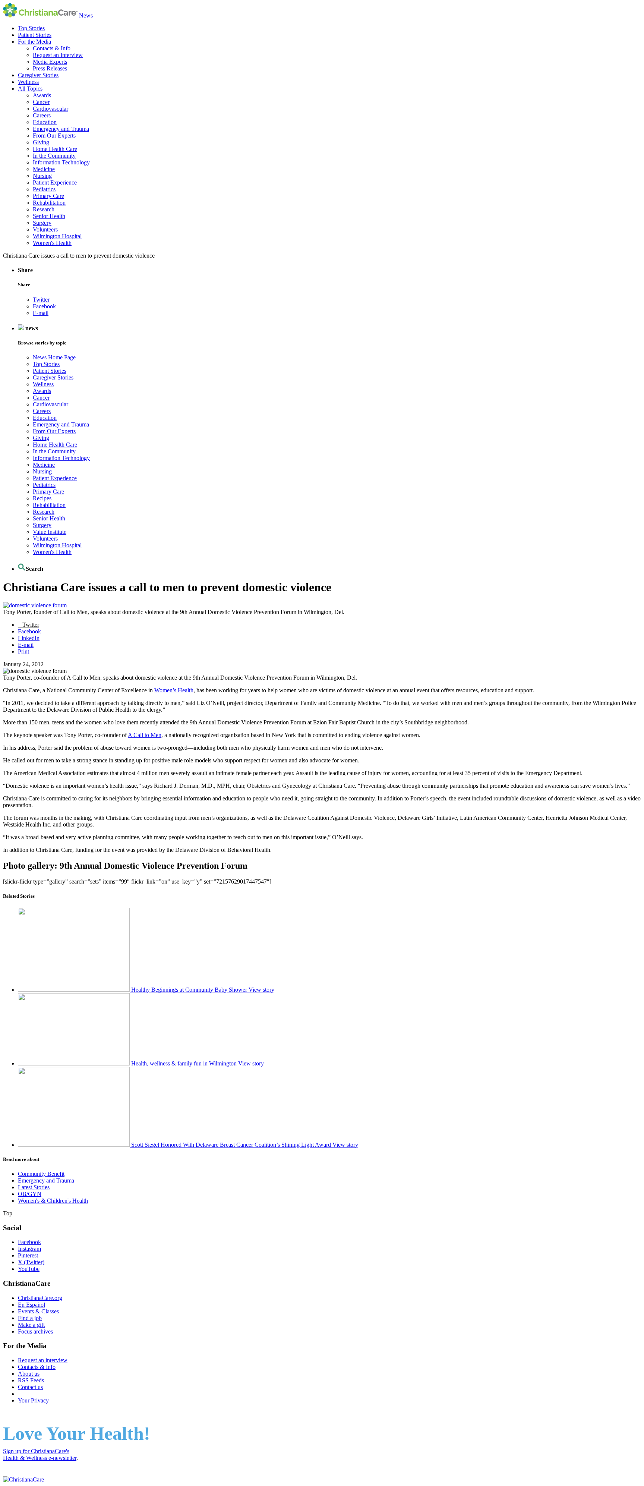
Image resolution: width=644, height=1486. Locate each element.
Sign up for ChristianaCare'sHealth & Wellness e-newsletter (39, 1454)
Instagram (29, 1249)
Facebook (44, 306)
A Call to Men (144, 735)
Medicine (44, 169)
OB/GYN (29, 1194)
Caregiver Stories (38, 75)
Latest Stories (34, 1187)
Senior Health (49, 216)
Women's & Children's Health (53, 1200)
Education (45, 122)
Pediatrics (44, 189)
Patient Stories (34, 35)
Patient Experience (55, 182)
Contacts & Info (51, 48)
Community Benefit (41, 1174)
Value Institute (49, 532)
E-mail (40, 313)
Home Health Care (55, 149)
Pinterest (28, 1255)
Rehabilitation (49, 202)
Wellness (28, 82)
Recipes (42, 498)
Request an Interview (58, 55)
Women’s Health (173, 690)
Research (43, 209)
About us (29, 1373)
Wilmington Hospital (57, 236)
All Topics (30, 88)
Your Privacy (33, 1400)
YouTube (29, 1269)
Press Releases (50, 68)
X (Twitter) (31, 1262)
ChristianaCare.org (40, 1298)
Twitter (41, 299)
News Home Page (54, 357)
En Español (31, 1304)
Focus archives (35, 1331)
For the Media (34, 41)
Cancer (41, 102)
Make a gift (31, 1325)
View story (261, 989)
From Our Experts (54, 135)
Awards (42, 95)
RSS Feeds (31, 1380)
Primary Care (48, 196)
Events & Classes (38, 1311)
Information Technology (61, 162)
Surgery (42, 223)
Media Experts (50, 62)
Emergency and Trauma (61, 129)
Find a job (30, 1318)
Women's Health (52, 243)
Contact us (30, 1387)
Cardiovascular (50, 109)
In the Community (54, 155)
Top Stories (31, 28)
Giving (41, 142)
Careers (42, 115)
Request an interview (42, 1360)
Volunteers (45, 229)
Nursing (42, 176)
